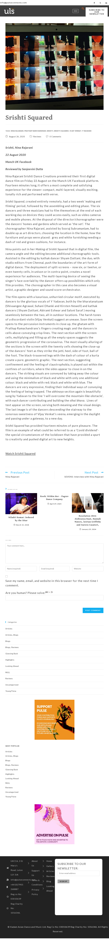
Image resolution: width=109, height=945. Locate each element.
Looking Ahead (12, 666)
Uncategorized (11, 685)
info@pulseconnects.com (13, 3)
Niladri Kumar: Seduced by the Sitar (21, 519)
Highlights (9, 660)
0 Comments (55, 136)
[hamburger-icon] (76, 11)
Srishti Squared (61, 131)
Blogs (7, 641)
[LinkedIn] (106, 3)
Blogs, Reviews (12, 647)
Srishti (50, 131)
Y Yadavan (86, 131)
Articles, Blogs (11, 635)
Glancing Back (11, 654)
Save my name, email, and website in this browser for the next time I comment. (51, 583)
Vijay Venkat (75, 131)
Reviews (37, 136)
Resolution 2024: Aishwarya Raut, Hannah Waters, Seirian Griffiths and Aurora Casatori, (88, 520)
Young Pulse (10, 691)
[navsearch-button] (83, 8)
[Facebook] (94, 3)
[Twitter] (100, 3)
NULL (7, 672)
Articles (8, 629)
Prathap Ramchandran (35, 131)
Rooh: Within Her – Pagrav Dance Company (54, 498)
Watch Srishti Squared (20, 453)
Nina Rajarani (17, 131)
